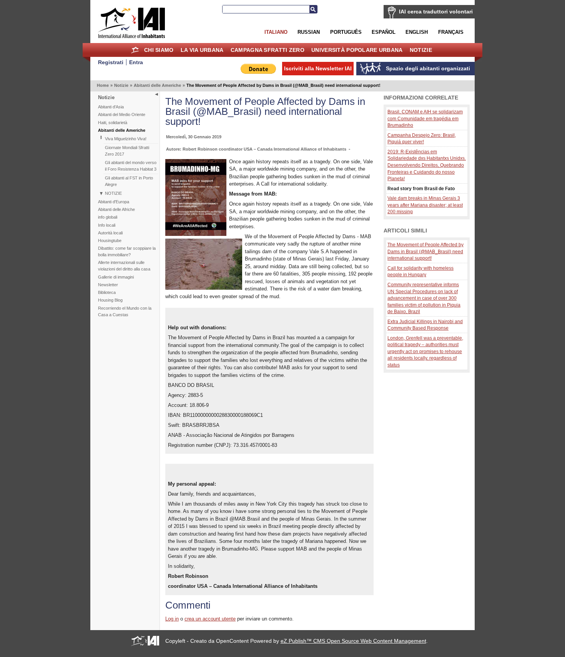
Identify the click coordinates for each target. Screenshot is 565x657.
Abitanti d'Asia (111, 107)
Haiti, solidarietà (112, 122)
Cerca (313, 9)
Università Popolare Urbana (356, 50)
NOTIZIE (113, 193)
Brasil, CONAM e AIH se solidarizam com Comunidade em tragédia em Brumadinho (425, 118)
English (416, 32)
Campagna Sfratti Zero (267, 50)
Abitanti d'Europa (113, 201)
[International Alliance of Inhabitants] (131, 23)
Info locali (106, 225)
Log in (172, 619)
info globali (107, 217)
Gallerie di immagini (116, 277)
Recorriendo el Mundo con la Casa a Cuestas (124, 311)
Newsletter (108, 284)
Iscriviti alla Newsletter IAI (318, 68)
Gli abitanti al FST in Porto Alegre (129, 181)
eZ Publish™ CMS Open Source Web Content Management (353, 641)
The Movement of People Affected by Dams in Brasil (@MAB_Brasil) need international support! (425, 251)
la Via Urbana (202, 50)
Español (384, 32)
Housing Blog (110, 300)
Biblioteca (107, 292)
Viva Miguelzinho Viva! (125, 138)
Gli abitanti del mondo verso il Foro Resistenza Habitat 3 (130, 165)
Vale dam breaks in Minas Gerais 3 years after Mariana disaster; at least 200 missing (425, 205)
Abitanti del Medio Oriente (121, 114)
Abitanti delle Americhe (157, 85)
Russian (308, 32)
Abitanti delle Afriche (116, 209)
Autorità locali (110, 233)
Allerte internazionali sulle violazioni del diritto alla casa (124, 265)
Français (451, 32)
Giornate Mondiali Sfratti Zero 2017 (127, 150)
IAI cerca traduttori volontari (436, 11)
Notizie (421, 50)
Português (346, 32)
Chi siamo (159, 50)
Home (135, 50)
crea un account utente (210, 619)
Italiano (275, 32)
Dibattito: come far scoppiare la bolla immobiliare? (127, 251)
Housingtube (109, 240)
